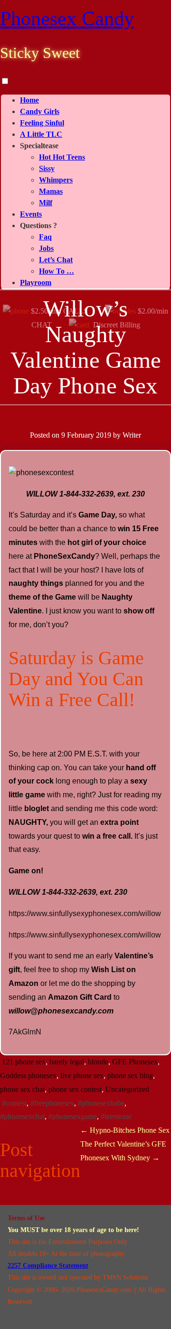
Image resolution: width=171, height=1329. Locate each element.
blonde (98, 1062)
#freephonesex (52, 1103)
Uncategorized (127, 1089)
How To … (56, 271)
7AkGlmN (25, 1032)
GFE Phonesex (135, 1062)
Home (29, 100)
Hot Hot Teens (62, 157)
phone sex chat (22, 1089)
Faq (45, 237)
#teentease (116, 1116)
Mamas (51, 191)
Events (31, 214)
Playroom (35, 282)
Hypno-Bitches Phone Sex (125, 1130)
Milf (45, 203)
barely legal (66, 1062)
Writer (132, 435)
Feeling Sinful (42, 123)
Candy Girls (39, 111)
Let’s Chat (56, 260)
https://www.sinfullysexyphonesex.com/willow (85, 913)
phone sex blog (130, 1075)
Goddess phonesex (28, 1075)
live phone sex (82, 1075)
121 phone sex (24, 1062)
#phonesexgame (72, 1116)
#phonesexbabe (101, 1103)
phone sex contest (75, 1089)
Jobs (46, 248)
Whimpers (56, 180)
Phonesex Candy (67, 18)
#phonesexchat (22, 1116)
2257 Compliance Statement (48, 1265)
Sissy (47, 168)
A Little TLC (41, 134)
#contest (14, 1103)
